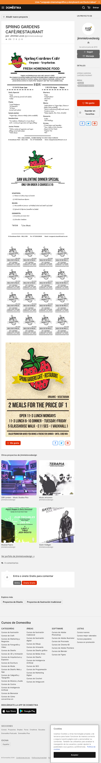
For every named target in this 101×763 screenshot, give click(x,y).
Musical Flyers (7, 545)
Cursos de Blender (59, 651)
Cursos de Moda (8, 666)
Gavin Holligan (45, 545)
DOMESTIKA (13, 7)
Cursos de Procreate (60, 641)
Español (6, 744)
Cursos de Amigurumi (35, 682)
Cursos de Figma (59, 655)
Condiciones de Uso (23, 758)
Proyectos (12, 730)
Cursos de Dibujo (34, 644)
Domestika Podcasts (9, 733)
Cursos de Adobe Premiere (63, 648)
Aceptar (74, 755)
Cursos (4, 730)
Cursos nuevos (83, 632)
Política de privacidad (39, 758)
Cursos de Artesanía (35, 647)
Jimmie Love (26, 35)
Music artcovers (45, 497)
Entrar (96, 7)
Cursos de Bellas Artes (36, 654)
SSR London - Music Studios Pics (14, 497)
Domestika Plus (24, 733)
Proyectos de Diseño (13, 602)
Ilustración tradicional (86, 86)
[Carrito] (89, 7)
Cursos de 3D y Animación (12, 654)
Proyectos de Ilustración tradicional (44, 602)
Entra (17, 583)
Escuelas (41, 730)
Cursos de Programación (37, 669)
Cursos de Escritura (9, 663)
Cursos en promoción (86, 642)
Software (57, 628)
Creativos (33, 730)
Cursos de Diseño (8, 650)
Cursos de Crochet (34, 678)
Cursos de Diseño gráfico (37, 650)
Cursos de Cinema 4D (61, 645)
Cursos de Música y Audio (12, 681)
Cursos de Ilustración (10, 632)
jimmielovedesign (28, 455)
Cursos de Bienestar (9, 693)
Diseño (81, 83)
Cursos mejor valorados (86, 636)
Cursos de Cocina (8, 684)
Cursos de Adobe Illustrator (63, 638)
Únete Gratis (29, 583)
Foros (26, 730)
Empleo (20, 730)
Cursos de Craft (7, 636)
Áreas (30, 628)
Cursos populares (84, 639)
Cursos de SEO (33, 666)
